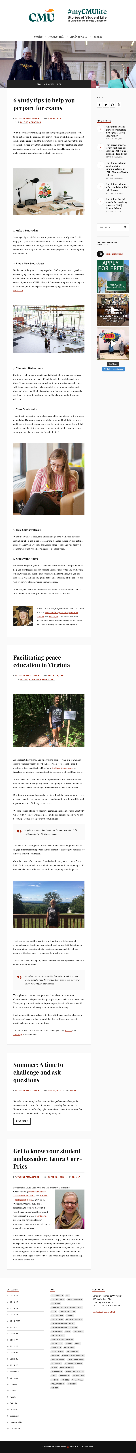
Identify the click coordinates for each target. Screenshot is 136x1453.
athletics (14, 1378)
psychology (78, 1376)
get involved (58, 1352)
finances (14, 1409)
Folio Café (18, 290)
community (57, 1332)
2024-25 (14, 1359)
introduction (58, 1360)
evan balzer (57, 1344)
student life (48, 679)
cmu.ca (98, 36)
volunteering (58, 1384)
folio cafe (69, 1348)
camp (54, 1311)
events (13, 1390)
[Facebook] (99, 104)
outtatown (57, 1372)
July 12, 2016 (54, 1091)
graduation (72, 1352)
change (70, 1315)
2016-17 (76, 1177)
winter (55, 1388)
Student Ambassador (28, 119)
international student (73, 1356)
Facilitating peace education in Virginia (41, 661)
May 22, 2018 (54, 119)
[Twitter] (106, 104)
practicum (14, 1415)
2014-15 (14, 1295)
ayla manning (58, 1300)
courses (13, 1384)
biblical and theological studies (67, 1308)
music (54, 1368)
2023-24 (14, 1352)
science (55, 1380)
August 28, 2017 (56, 676)
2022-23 (14, 1346)
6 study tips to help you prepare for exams (44, 103)
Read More (22, 1121)
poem (54, 1376)
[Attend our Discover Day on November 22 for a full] (113, 310)
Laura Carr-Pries (76, 1360)
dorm (68, 1332)
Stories (38, 36)
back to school (75, 1300)
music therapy (67, 1368)
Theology (53, 616)
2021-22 (14, 1340)
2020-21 (14, 1333)
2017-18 (24, 122)
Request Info (56, 36)
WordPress (60, 1447)
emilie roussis (58, 1336)
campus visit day (67, 1311)
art (68, 1295)
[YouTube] (118, 104)
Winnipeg (72, 1384)
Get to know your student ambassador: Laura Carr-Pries (47, 1158)
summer (65, 1380)
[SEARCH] (125, 227)
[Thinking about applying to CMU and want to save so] (113, 276)
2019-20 (14, 1327)
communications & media (63, 1324)
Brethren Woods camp (62, 767)
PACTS (68, 1030)
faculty (13, 1396)
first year (56, 1348)
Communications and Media (64, 1328)
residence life (16, 1422)
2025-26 (14, 1365)
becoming (56, 1304)
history (55, 1356)
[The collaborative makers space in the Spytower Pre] (113, 343)
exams (69, 1344)
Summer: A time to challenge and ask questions (38, 1072)
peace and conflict (75, 1372)
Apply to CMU (79, 36)
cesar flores (57, 1315)
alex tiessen (57, 1295)
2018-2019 (15, 1321)
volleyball (77, 1380)
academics (35, 122)
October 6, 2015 (56, 1177)
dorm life (78, 1332)
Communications (74, 1320)
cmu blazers (57, 1320)
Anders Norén (87, 1447)
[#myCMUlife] (68, 23)
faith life (13, 1403)
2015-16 (72, 1091)
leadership (57, 1364)
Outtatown (41, 1215)
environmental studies (62, 1340)
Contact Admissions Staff (104, 1312)
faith (77, 1344)
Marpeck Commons (73, 1364)
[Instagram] (112, 104)
